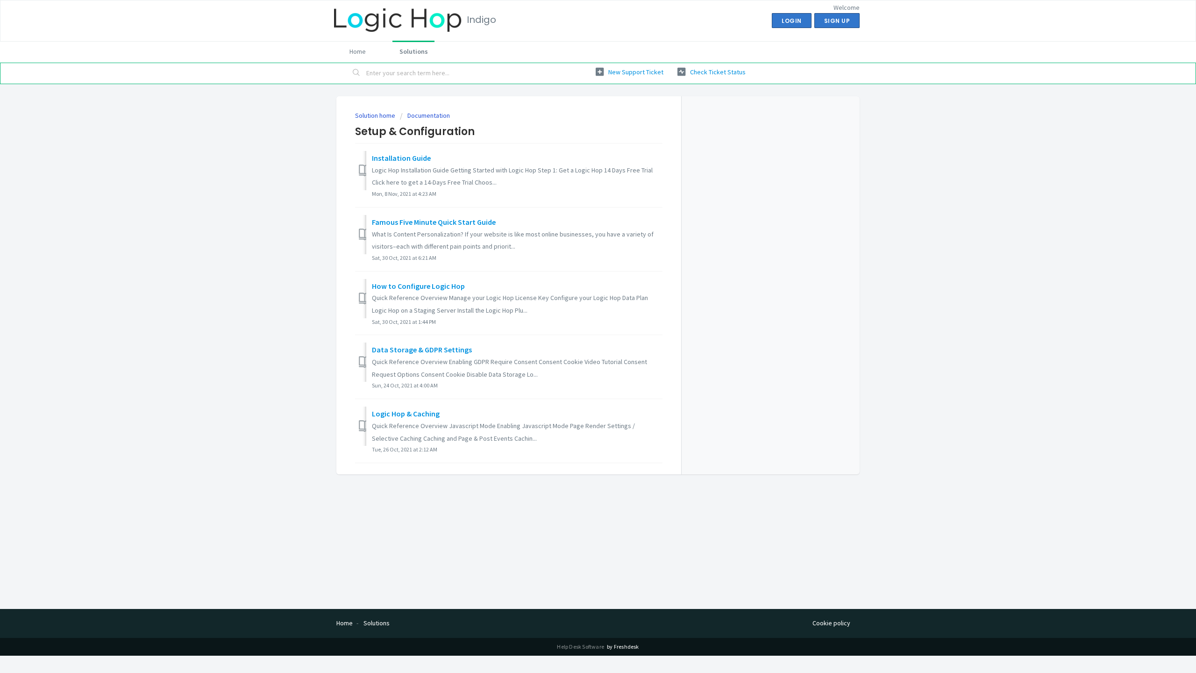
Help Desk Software (581, 646)
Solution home (376, 115)
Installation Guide (401, 158)
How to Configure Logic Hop (418, 286)
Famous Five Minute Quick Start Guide (434, 222)
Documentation (428, 115)
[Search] (356, 73)
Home (357, 51)
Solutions (413, 51)
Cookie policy (831, 623)
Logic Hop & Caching (406, 413)
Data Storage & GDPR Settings (422, 349)
